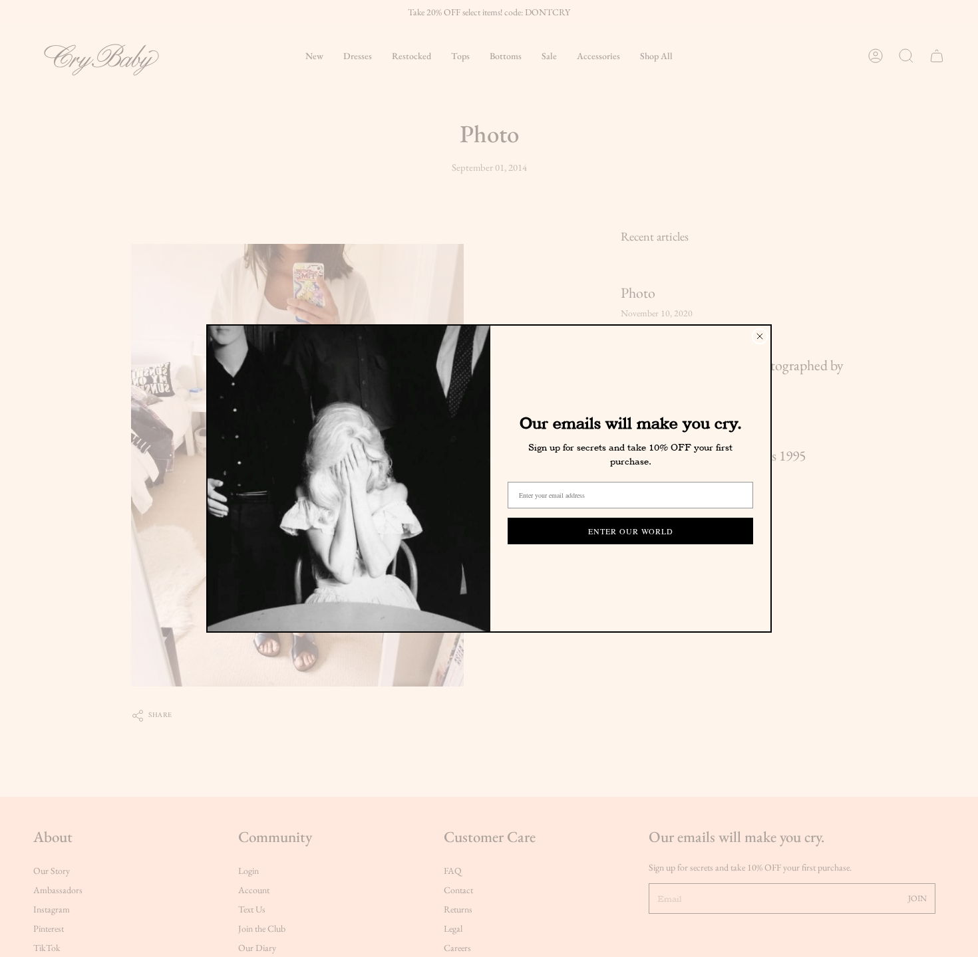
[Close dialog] (759, 336)
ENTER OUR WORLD (630, 531)
